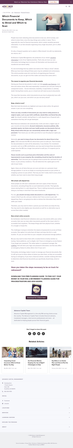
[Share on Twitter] (38, 333)
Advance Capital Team (9, 32)
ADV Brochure (54, 443)
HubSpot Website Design (34, 444)
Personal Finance (25, 12)
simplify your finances (49, 84)
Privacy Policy (28, 443)
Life (12, 12)
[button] (70, 357)
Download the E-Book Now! (36, 297)
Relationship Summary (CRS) (43, 443)
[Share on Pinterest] (43, 333)
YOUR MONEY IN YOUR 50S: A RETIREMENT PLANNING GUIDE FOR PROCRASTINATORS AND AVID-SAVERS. (36, 279)
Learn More (53, 2)
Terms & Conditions (20, 443)
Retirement (17, 12)
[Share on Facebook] (29, 333)
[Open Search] (66, 6)
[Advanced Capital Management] (21, 6)
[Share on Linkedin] (34, 333)
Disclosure (34, 443)
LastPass (14, 245)
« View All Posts (6, 12)
